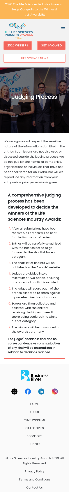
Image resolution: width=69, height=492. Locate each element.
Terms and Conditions (34, 479)
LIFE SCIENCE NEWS (34, 58)
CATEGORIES (34, 428)
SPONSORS (34, 436)
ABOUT (34, 412)
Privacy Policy (35, 471)
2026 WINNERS (17, 45)
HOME (34, 404)
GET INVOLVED (51, 45)
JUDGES (34, 444)
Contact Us (34, 487)
